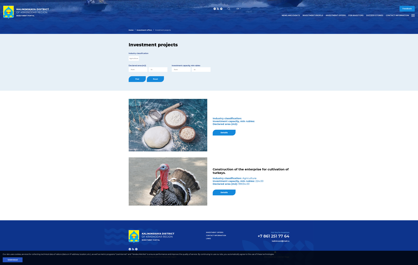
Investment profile (313, 15)
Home (131, 30)
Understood (13, 260)
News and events (291, 15)
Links (208, 238)
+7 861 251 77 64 (273, 236)
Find (137, 79)
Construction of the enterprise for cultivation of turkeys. (251, 171)
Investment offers (336, 15)
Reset (155, 79)
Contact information (397, 15)
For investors (355, 15)
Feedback (407, 9)
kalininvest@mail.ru (280, 241)
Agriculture (133, 58)
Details (224, 133)
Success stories (374, 15)
